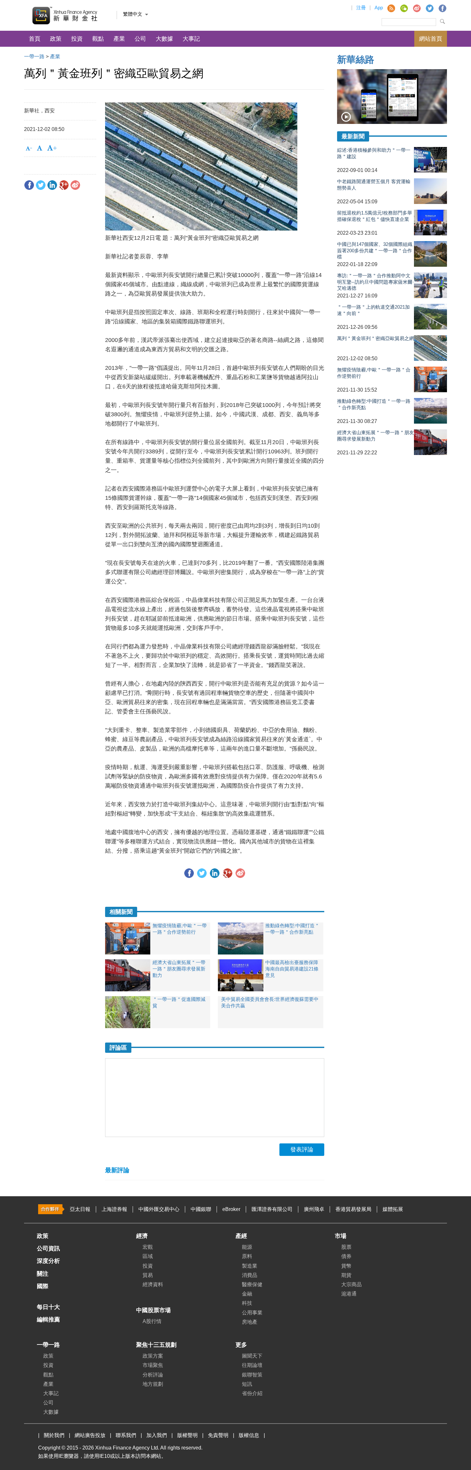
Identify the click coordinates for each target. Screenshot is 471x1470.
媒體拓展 (393, 1209)
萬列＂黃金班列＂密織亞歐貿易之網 (375, 338)
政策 (56, 39)
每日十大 (48, 1307)
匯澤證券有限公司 (272, 1209)
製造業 (249, 1266)
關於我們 (54, 1435)
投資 (77, 39)
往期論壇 (252, 1365)
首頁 (34, 39)
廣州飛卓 (314, 1209)
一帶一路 (34, 56)
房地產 (249, 1322)
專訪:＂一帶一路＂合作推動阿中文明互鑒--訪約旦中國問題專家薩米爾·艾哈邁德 (375, 281)
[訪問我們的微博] (416, 8)
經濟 (142, 1236)
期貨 (346, 1275)
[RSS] (391, 8)
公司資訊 (48, 1248)
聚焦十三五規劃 (156, 1345)
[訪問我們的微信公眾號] (404, 8)
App (379, 7)
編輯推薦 (48, 1319)
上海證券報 (114, 1209)
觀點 (98, 39)
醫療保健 (252, 1284)
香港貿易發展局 (353, 1209)
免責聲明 (218, 1435)
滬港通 (349, 1293)
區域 (148, 1256)
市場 (340, 1236)
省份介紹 (252, 1393)
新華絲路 (355, 59)
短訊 (247, 1384)
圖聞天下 (252, 1356)
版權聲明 (187, 1435)
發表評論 (301, 1149)
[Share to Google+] (64, 185)
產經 (241, 1236)
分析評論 (153, 1374)
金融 (247, 1293)
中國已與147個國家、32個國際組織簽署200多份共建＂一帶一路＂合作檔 (374, 250)
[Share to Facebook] (29, 185)
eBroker (231, 1209)
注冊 (361, 7)
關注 (42, 1274)
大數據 (164, 39)
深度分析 (48, 1261)
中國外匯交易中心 (158, 1209)
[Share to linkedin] (52, 185)
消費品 (249, 1275)
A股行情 (152, 1321)
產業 (119, 39)
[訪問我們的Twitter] (429, 8)
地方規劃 (153, 1384)
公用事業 (252, 1312)
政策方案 (153, 1356)
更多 (241, 1345)
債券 (346, 1256)
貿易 (148, 1275)
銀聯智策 (252, 1374)
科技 (247, 1303)
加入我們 (156, 1435)
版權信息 (249, 1435)
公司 (140, 39)
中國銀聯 (201, 1209)
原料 (247, 1256)
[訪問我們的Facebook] (442, 8)
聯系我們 (126, 1435)
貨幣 (346, 1266)
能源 (247, 1247)
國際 (42, 1286)
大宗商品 (351, 1284)
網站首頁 (430, 39)
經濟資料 (153, 1284)
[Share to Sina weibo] (75, 185)
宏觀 (148, 1247)
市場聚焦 (153, 1365)
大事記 (191, 39)
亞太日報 (80, 1209)
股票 (346, 1247)
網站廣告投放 (90, 1435)
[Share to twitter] (40, 185)
